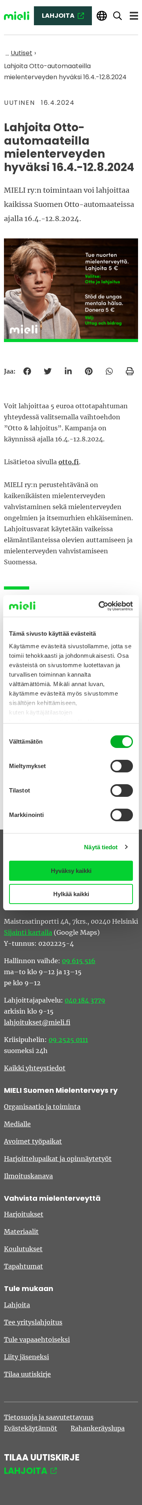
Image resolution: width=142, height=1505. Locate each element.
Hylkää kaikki (71, 894)
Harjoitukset (23, 1214)
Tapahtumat (23, 1266)
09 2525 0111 (68, 1040)
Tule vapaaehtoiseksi (37, 1339)
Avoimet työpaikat (33, 1141)
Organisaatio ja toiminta (42, 1107)
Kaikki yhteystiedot (34, 1068)
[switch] (121, 766)
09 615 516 (78, 961)
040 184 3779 (85, 1000)
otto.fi (68, 462)
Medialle (17, 1124)
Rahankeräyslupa (98, 1428)
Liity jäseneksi (26, 1357)
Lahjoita (17, 1305)
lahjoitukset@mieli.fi (37, 1022)
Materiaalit (21, 1231)
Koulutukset (23, 1249)
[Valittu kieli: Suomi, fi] (102, 16)
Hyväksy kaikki (71, 870)
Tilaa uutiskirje (27, 1374)
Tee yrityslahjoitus (33, 1322)
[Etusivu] (16, 15)
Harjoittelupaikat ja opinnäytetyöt (58, 1159)
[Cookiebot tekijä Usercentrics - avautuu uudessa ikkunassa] (100, 606)
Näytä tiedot (101, 847)
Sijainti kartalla (28, 932)
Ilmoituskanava (28, 1176)
